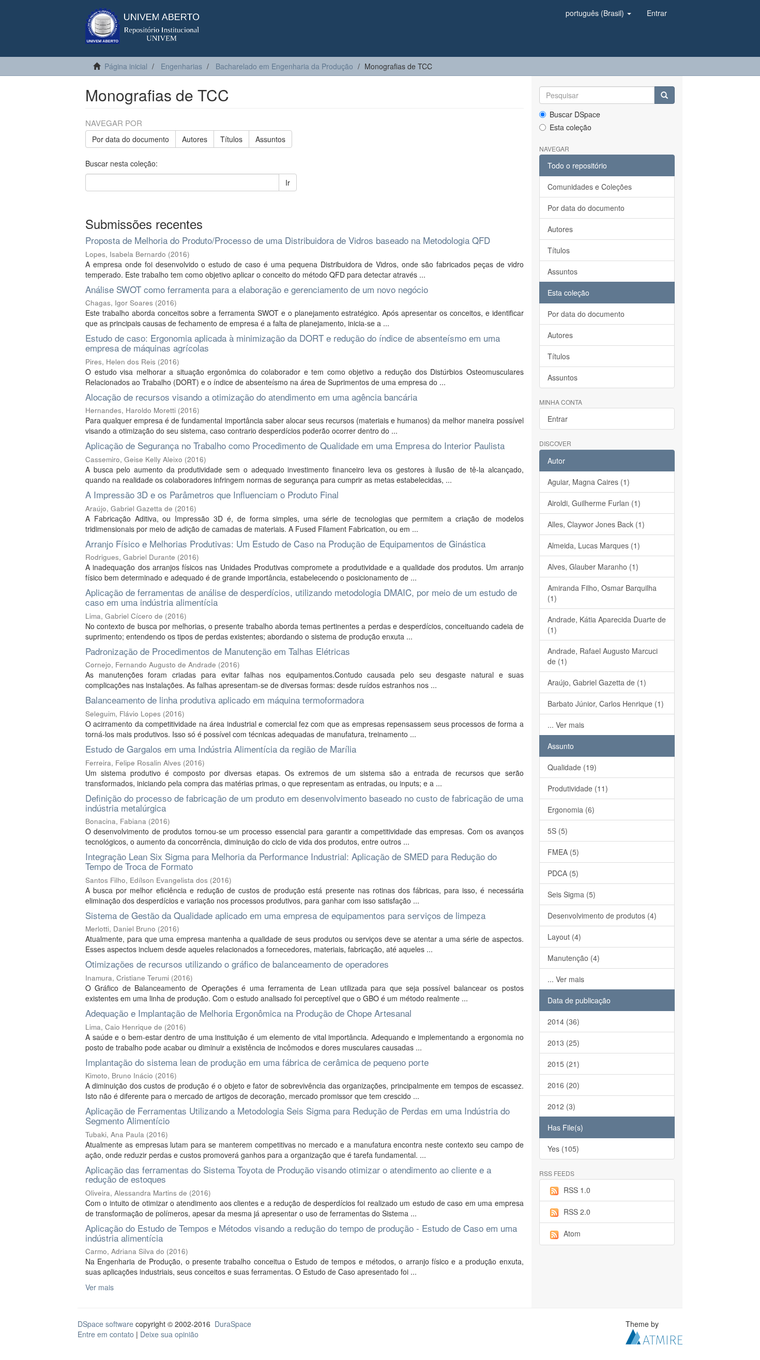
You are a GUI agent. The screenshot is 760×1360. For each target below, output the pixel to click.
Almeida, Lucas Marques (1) (594, 545)
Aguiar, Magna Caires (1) (589, 482)
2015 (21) (564, 1064)
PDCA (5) (563, 873)
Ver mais (99, 1287)
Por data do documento (130, 139)
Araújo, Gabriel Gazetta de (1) (597, 682)
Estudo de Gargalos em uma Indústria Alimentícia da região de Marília (220, 748)
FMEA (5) (563, 852)
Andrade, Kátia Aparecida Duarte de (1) (607, 624)
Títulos (231, 139)
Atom (572, 1233)
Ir (287, 182)
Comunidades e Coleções (590, 186)
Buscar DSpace (575, 114)
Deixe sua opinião (169, 1334)
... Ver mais (566, 725)
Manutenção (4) (574, 958)
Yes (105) (563, 1148)
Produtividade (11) (578, 788)
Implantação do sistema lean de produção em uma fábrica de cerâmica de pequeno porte (257, 1062)
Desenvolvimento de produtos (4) (602, 915)
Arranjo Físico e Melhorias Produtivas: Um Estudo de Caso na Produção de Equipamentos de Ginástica (285, 543)
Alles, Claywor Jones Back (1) (596, 524)
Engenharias (181, 66)
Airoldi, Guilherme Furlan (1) (594, 503)
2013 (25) (564, 1042)
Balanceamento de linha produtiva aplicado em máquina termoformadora (224, 699)
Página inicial (125, 66)
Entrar (558, 419)
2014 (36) (564, 1021)
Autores (194, 139)
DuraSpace (233, 1324)
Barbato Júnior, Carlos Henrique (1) (606, 703)
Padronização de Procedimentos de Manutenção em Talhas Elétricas (217, 651)
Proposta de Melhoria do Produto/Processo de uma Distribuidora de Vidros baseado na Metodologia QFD (287, 240)
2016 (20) (564, 1085)
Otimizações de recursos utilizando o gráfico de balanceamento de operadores (237, 963)
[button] (598, 13)
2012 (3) (561, 1106)
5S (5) (558, 831)
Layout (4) (564, 936)
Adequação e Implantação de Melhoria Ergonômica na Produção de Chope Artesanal (248, 1012)
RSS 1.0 (577, 1190)
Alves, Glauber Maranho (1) (593, 566)
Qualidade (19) (572, 767)
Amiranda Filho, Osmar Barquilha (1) (602, 593)
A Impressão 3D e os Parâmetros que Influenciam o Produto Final (212, 494)
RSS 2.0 (577, 1211)
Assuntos (270, 139)
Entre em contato (106, 1334)
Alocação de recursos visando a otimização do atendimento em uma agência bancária (251, 396)
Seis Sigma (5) (572, 894)
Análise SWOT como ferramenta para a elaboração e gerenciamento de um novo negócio (256, 289)
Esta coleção (570, 127)
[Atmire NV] (654, 1336)
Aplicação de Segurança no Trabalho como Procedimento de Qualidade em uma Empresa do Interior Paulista (295, 445)
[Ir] (664, 95)
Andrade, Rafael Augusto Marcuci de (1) (603, 656)
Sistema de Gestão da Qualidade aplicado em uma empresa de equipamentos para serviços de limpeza (285, 915)
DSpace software (105, 1324)
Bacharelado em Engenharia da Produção (284, 66)
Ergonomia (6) (571, 809)
